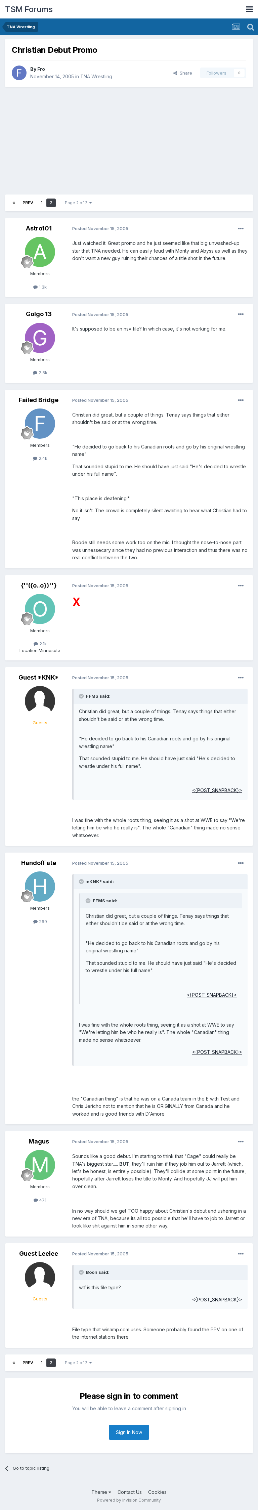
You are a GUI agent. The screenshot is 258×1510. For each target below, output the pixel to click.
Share (184, 73)
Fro (41, 69)
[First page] (13, 203)
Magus (39, 1141)
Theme (100, 1492)
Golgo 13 (39, 313)
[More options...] (241, 229)
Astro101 (39, 228)
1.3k (42, 287)
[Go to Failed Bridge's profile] (40, 423)
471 (42, 1200)
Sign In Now (129, 1432)
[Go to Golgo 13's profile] (40, 338)
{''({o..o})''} (39, 585)
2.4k (42, 458)
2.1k (42, 643)
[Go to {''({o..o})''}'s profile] (40, 609)
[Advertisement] (129, 141)
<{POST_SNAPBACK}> (217, 790)
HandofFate (38, 862)
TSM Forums (28, 9)
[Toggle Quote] (82, 696)
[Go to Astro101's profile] (40, 252)
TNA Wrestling (96, 76)
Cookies (157, 1492)
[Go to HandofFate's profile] (40, 886)
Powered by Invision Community (129, 1500)
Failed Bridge (38, 399)
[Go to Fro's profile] (19, 73)
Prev (28, 202)
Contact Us (130, 1492)
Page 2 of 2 (77, 202)
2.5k (42, 372)
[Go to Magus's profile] (40, 1165)
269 (42, 921)
